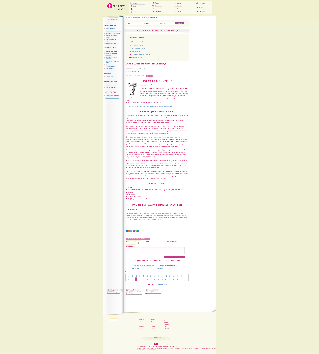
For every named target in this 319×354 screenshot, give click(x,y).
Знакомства (158, 6)
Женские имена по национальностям (111, 40)
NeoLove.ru (158, 337)
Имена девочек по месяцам (113, 31)
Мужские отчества (111, 87)
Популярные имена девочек (114, 33)
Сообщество (141, 321)
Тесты (156, 8)
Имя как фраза (135, 51)
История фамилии (111, 76)
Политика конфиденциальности (156, 332)
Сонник (135, 6)
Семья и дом (180, 8)
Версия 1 (133, 41)
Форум (135, 3)
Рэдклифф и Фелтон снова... (134, 294)
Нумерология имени (137, 45)
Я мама (135, 11)
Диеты (157, 3)
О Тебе (201, 7)
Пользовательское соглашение (170, 332)
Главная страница (115, 19)
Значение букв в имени (138, 48)
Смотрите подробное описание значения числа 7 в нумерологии (150, 106)
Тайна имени (136, 9)
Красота (179, 6)
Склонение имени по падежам (141, 54)
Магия (152, 324)
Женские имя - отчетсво (112, 95)
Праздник (158, 11)
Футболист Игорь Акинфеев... (153, 293)
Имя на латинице (136, 57)
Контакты (139, 332)
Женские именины (111, 43)
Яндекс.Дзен (162, 284)
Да (150, 76)
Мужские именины (111, 68)
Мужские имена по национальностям (111, 65)
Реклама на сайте (145, 332)
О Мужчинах (202, 11)
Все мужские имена (111, 51)
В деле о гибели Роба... (113, 293)
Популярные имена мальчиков (111, 58)
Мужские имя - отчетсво (112, 98)
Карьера (179, 11)
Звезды (179, 3)
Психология (202, 3)
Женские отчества (111, 85)
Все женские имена (111, 28)
